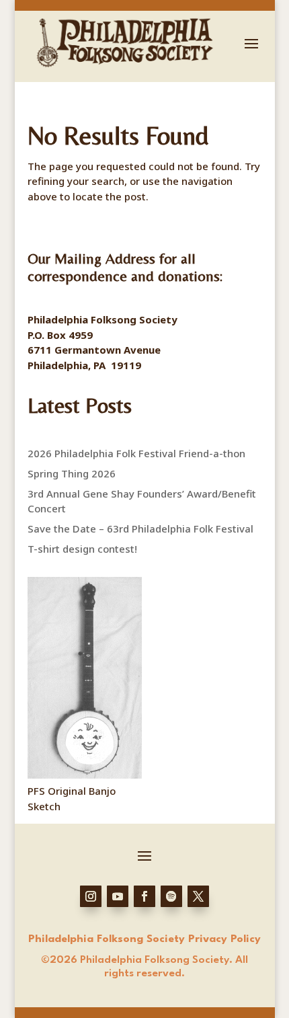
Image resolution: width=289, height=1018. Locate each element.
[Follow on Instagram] (90, 896)
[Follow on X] (198, 896)
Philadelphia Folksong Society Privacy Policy (144, 939)
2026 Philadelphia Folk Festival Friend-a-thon (136, 453)
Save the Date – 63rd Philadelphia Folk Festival (140, 528)
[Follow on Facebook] (144, 896)
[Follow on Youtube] (117, 896)
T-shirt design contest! (82, 548)
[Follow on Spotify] (171, 896)
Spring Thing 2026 (72, 473)
